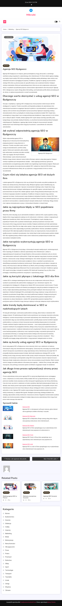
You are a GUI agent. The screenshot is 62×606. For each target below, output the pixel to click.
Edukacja (8, 523)
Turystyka (8, 577)
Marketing (6, 65)
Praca (7, 550)
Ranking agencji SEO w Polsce (10, 497)
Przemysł (8, 557)
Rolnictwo (8, 560)
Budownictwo (9, 517)
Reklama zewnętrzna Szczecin (29, 497)
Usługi (7, 583)
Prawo (7, 553)
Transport (8, 573)
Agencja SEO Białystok (29, 416)
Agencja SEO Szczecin (50, 496)
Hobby (7, 527)
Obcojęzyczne (10, 547)
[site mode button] (56, 21)
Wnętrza (8, 587)
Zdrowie (7, 590)
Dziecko (7, 520)
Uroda (7, 580)
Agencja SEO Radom (28, 425)
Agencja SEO (26, 407)
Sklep (7, 563)
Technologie (9, 570)
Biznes (7, 513)
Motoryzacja (9, 540)
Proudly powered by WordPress (28, 602)
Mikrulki (31, 14)
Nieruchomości (10, 543)
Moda (7, 537)
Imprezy (8, 530)
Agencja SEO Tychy (28, 435)
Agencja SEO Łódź (28, 444)
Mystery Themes (51, 602)
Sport (7, 567)
